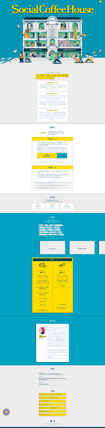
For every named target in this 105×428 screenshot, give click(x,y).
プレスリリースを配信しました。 (44, 384)
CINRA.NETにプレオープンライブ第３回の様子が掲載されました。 (50, 373)
